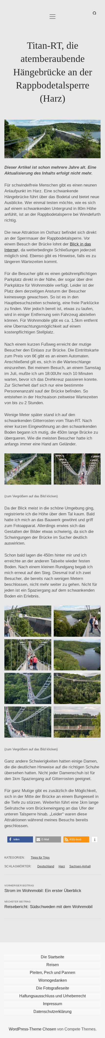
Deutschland (45, 866)
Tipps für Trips (40, 857)
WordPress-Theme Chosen (32, 1029)
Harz (62, 866)
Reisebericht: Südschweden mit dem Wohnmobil (48, 906)
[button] (20, 839)
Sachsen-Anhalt (80, 866)
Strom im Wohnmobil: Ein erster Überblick (42, 890)
